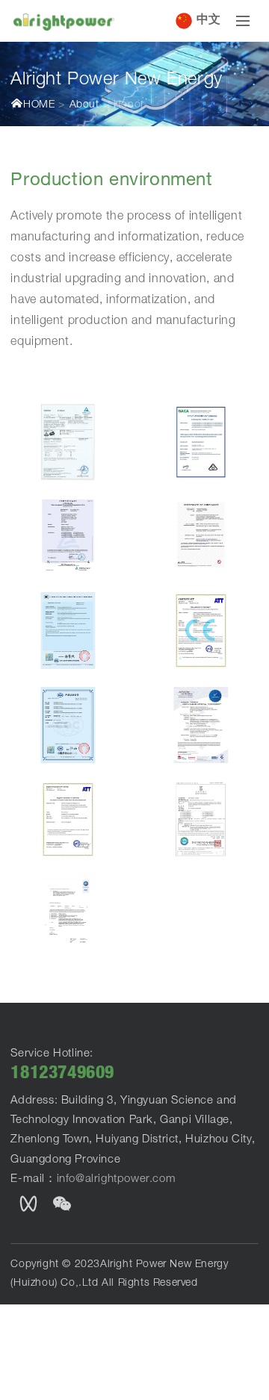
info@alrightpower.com (116, 1179)
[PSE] (67, 914)
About (84, 105)
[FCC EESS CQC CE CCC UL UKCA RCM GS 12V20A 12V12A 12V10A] (67, 442)
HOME (39, 105)
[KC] (201, 819)
